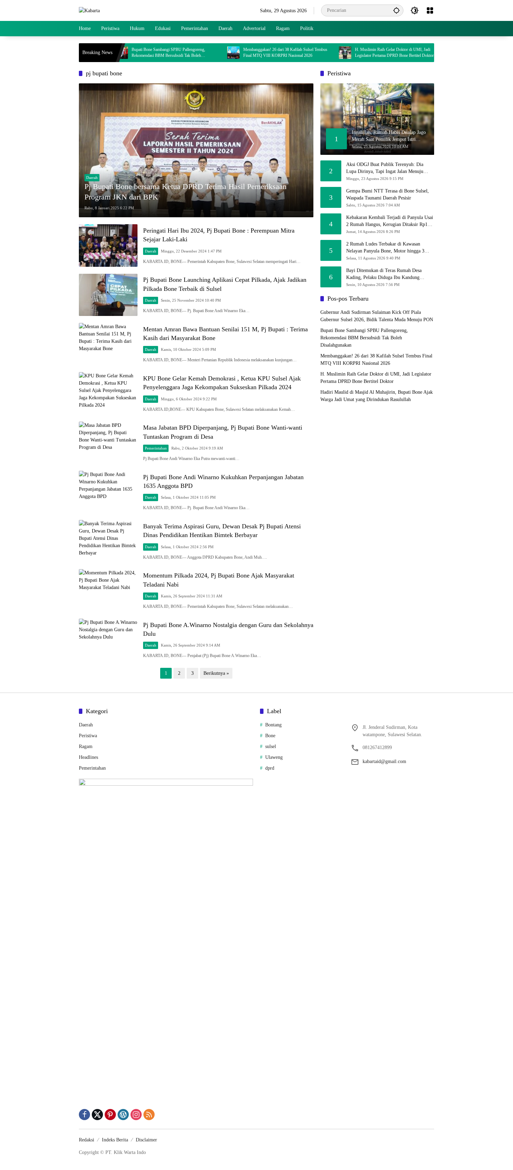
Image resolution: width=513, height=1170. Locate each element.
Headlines (88, 757)
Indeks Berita (115, 1139)
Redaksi (86, 1139)
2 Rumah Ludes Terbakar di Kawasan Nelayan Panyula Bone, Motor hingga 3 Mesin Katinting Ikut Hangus (385, 247)
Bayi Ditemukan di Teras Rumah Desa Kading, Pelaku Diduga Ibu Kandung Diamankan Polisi (384, 274)
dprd (269, 768)
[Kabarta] (89, 10)
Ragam (85, 746)
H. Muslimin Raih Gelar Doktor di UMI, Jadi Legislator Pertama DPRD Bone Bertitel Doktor (363, 52)
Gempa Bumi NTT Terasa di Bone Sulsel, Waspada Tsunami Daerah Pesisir (387, 194)
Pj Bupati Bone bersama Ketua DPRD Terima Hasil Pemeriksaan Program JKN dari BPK (185, 192)
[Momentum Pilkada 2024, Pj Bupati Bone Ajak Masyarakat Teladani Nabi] (108, 590)
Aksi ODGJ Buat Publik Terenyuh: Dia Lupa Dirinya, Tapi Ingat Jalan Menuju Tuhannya (384, 168)
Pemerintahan (156, 448)
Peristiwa (88, 735)
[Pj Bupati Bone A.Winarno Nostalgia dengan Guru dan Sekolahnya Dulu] (108, 640)
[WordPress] (123, 1114)
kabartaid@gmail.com (384, 761)
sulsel (270, 746)
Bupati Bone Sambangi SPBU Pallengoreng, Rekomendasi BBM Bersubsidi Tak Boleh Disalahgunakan (137, 53)
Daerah (92, 177)
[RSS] (149, 1114)
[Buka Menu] (430, 10)
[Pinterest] (110, 1114)
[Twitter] (97, 1114)
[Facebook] (84, 1114)
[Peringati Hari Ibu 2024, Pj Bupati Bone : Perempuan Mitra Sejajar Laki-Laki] (108, 245)
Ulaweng (274, 757)
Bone (270, 735)
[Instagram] (136, 1114)
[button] (396, 10)
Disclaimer (146, 1139)
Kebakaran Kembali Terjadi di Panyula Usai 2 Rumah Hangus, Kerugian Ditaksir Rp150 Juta (389, 221)
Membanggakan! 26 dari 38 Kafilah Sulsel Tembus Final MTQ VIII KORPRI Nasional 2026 (255, 52)
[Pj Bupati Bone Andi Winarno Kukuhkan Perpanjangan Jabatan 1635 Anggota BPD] (108, 492)
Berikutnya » (216, 673)
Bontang (273, 724)
